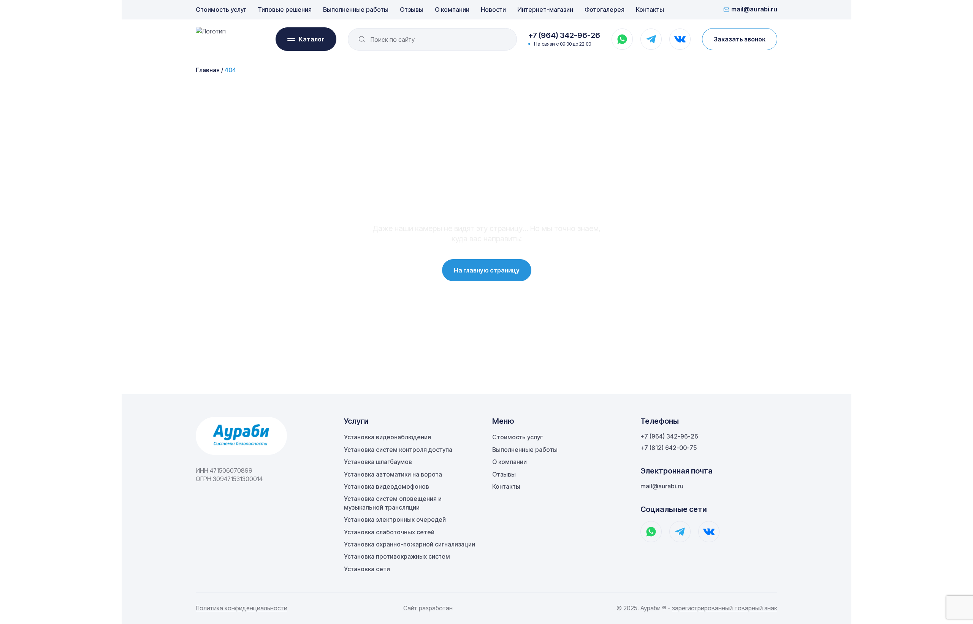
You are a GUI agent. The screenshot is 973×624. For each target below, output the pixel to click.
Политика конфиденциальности (241, 608)
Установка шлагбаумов (378, 462)
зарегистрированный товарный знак (724, 608)
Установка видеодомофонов (386, 486)
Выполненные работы (355, 9)
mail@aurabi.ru (754, 9)
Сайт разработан (428, 608)
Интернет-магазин (545, 9)
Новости (493, 9)
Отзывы (411, 9)
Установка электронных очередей (395, 519)
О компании (452, 9)
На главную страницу (487, 270)
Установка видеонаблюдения (387, 437)
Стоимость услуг (221, 9)
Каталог (312, 39)
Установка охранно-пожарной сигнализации (409, 544)
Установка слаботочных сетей (389, 532)
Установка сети (367, 569)
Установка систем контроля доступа (398, 449)
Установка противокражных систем (397, 556)
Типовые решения (285, 9)
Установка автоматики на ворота (393, 474)
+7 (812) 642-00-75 (668, 447)
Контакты (650, 9)
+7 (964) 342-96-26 (564, 35)
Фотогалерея (604, 9)
